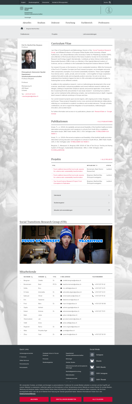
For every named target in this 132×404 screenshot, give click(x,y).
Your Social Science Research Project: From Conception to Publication (68, 182)
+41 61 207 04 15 (100, 288)
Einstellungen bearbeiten (66, 399)
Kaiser (26, 311)
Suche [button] (106, 2)
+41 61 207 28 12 (30, 94)
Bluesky (99, 361)
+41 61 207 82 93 (100, 334)
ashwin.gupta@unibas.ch (71, 307)
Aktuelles (27, 22)
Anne (40, 323)
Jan (39, 319)
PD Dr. (55, 284)
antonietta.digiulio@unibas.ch (72, 292)
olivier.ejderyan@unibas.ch (71, 296)
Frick (25, 303)
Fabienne (41, 300)
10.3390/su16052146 (57, 150)
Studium (41, 22)
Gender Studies (70, 362)
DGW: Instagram (101, 373)
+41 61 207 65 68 (100, 303)
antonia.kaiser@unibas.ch (71, 311)
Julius (40, 315)
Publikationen (25, 34)
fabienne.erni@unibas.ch (71, 300)
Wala (25, 330)
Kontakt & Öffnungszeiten (60, 2)
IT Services (23, 357)
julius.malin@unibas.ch (70, 315)
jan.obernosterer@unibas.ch (72, 319)
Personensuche (24, 364)
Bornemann (27, 284)
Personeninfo (23, 367)
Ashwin (40, 307)
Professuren (103, 22)
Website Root (22, 28)
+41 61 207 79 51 (100, 311)
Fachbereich (86, 22)
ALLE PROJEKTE (107, 159)
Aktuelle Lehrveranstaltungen (63, 210)
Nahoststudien (70, 375)
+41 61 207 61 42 (100, 284)
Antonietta (41, 292)
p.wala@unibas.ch (69, 330)
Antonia (40, 311)
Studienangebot (59, 203)
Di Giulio (26, 292)
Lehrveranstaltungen (90, 34)
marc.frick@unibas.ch (70, 303)
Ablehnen (34, 399)
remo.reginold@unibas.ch (71, 327)
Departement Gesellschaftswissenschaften (34, 13)
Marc (39, 303)
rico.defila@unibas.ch (70, 288)
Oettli (25, 323)
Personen (45, 359)
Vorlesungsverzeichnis (26, 353)
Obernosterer (28, 319)
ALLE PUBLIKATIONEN (105, 121)
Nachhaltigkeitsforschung (73, 371)
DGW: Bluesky (101, 367)
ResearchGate (99, 111)
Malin (25, 315)
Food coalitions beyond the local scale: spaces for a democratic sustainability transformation (69, 170)
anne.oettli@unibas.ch (70, 323)
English (23, 2)
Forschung (70, 22)
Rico (39, 288)
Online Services (24, 360)
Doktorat (55, 22)
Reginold (26, 327)
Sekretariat (57, 195)
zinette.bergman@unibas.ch (72, 280)
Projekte (54, 34)
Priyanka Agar (42, 330)
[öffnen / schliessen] (110, 29)
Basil (39, 284)
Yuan (39, 334)
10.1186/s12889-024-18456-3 (80, 142)
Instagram (99, 355)
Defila (25, 288)
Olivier (40, 296)
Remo (40, 327)
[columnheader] (30, 277)
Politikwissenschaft (71, 378)
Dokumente (45, 2)
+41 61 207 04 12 (100, 292)
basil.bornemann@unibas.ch (72, 284)
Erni (25, 300)
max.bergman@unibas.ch (30, 96)
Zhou (25, 334)
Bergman (27, 280)
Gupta (26, 307)
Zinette (40, 280)
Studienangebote (34, 2)
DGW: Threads (101, 379)
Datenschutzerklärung (27, 394)
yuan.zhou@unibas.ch (70, 334)
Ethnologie (69, 359)
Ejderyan (26, 296)
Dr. (54, 280)
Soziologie (28, 17)
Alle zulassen (98, 399)
